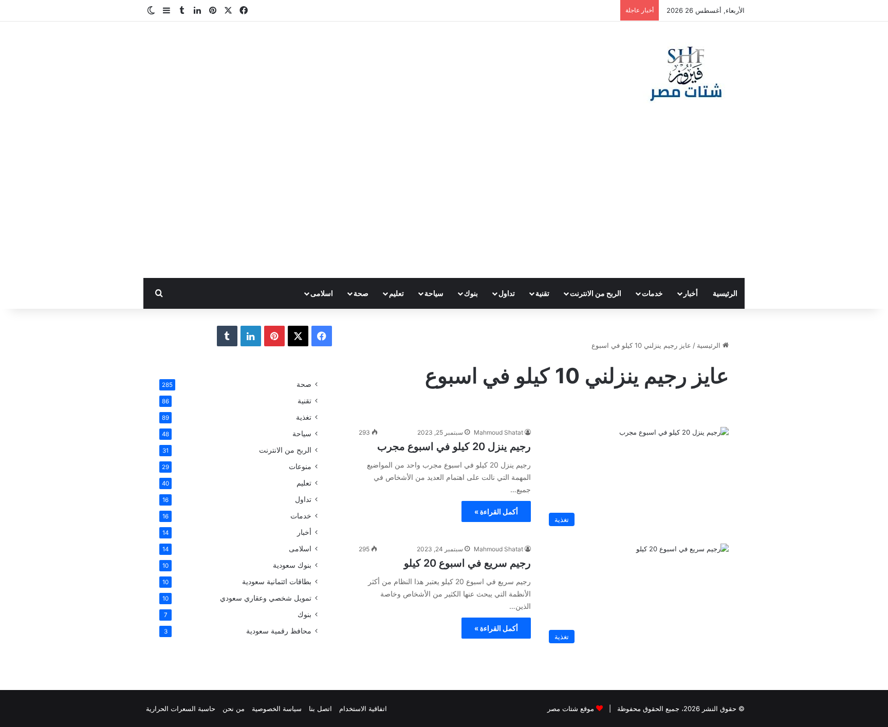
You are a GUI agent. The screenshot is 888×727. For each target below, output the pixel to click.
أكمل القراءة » (496, 511)
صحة (361, 293)
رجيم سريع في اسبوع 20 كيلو (467, 563)
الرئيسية (725, 293)
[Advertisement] (444, 201)
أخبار (690, 293)
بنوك (471, 293)
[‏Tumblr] (227, 336)
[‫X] (298, 336)
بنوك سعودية (292, 565)
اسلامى (321, 293)
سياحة (433, 293)
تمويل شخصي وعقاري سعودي (265, 598)
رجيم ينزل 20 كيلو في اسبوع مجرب (454, 446)
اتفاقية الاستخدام (363, 708)
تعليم (396, 293)
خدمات (652, 293)
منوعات (300, 466)
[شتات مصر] (685, 72)
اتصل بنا (320, 708)
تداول (506, 293)
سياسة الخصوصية (277, 708)
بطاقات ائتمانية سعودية (276, 581)
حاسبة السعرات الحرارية (180, 708)
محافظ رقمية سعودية (278, 631)
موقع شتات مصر (570, 708)
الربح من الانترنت (595, 293)
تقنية (542, 293)
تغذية (303, 417)
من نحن (234, 708)
